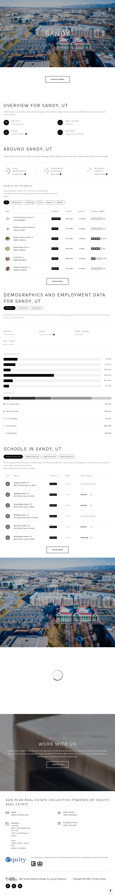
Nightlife (61, 202)
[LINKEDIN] (20, 886)
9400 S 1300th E (19, 250)
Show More (57, 550)
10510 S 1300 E (19, 230)
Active (41, 202)
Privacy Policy (99, 879)
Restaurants (17, 202)
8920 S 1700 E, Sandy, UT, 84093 (24, 507)
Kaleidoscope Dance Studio (23, 227)
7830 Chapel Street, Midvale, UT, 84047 (26, 517)
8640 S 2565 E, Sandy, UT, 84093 (24, 539)
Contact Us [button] (57, 765)
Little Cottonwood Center (22, 217)
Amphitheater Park (20, 247)
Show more (57, 281)
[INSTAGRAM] (14, 886)
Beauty (50, 202)
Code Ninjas (17, 257)
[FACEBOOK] (8, 886)
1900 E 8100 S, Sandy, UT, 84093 (24, 496)
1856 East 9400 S (19, 260)
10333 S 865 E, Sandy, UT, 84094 (24, 528)
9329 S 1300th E (19, 240)
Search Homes (57, 79)
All (7, 202)
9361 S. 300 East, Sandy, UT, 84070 (25, 485)
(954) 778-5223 (70, 825)
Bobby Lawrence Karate (22, 237)
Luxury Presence (58, 879)
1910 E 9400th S (19, 220)
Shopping (30, 202)
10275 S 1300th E (20, 270)
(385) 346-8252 (70, 815)
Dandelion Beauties (20, 267)
